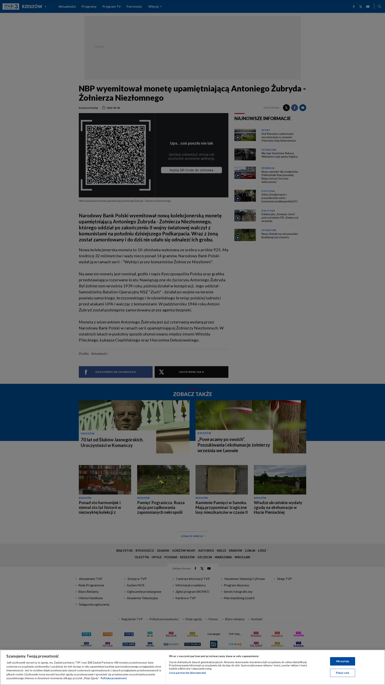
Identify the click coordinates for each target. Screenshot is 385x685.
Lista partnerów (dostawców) (187, 672)
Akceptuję (342, 661)
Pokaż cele (342, 672)
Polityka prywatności (114, 678)
